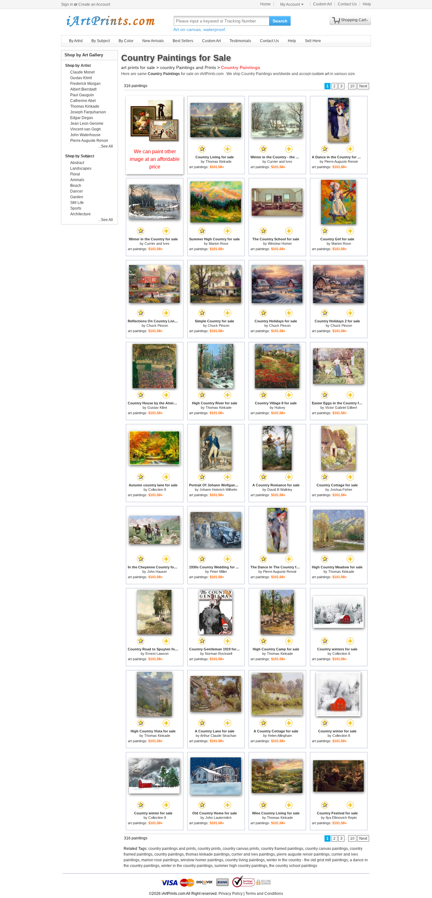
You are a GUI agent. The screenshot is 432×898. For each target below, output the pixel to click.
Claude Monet (82, 72)
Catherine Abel (83, 100)
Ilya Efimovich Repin (341, 817)
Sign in (67, 4)
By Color (126, 41)
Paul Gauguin (82, 95)
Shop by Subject (79, 156)
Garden (76, 197)
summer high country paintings (240, 865)
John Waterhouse (85, 135)
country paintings (169, 854)
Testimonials (240, 41)
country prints (209, 848)
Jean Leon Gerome (86, 123)
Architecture (80, 214)
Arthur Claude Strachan (218, 735)
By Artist (76, 41)
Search (280, 20)
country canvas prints (241, 848)
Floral (75, 174)
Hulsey (280, 407)
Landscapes (80, 168)
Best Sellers (183, 41)
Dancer (76, 191)
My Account (290, 4)
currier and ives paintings (253, 854)
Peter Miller (218, 571)
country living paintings (245, 860)
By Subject (100, 41)
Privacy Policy (231, 893)
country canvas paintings (326, 848)
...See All (105, 146)
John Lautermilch (218, 817)
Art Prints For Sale (110, 20)
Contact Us (347, 4)
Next (363, 86)
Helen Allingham (280, 735)
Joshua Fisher (341, 489)
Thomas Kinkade (218, 161)
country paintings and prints (172, 848)
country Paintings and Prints (188, 67)
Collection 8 (157, 489)
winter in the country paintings (187, 865)
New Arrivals (153, 41)
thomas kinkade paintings (208, 854)
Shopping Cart (353, 20)
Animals (77, 180)
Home (265, 4)
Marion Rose (218, 243)
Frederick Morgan (85, 83)
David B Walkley (279, 489)
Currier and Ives (279, 161)
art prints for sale (138, 67)
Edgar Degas (81, 118)
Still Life (77, 202)
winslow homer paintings (202, 860)
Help (367, 4)
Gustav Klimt (157, 407)
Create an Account (94, 4)
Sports (75, 208)
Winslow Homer (280, 243)
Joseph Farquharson (88, 112)
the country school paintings (293, 865)
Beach (75, 185)
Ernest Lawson (157, 653)
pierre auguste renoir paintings (303, 854)
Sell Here (313, 41)
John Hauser (157, 571)
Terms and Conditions (264, 893)
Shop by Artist (78, 65)
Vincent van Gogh (85, 129)
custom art (320, 74)
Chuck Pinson (157, 325)
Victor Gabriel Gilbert (341, 407)
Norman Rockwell (218, 653)
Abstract (77, 163)
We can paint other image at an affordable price (155, 159)
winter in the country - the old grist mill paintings (307, 860)
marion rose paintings (160, 860)
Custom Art (322, 4)
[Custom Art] (154, 140)
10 (352, 86)
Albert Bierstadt (83, 89)
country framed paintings (282, 848)
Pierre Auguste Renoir (341, 161)
